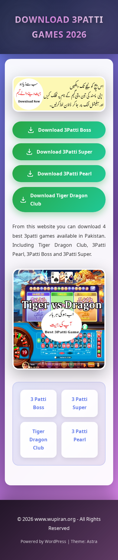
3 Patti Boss (38, 403)
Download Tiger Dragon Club (59, 199)
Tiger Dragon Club (38, 439)
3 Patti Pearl (79, 435)
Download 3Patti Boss (64, 130)
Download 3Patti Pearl (65, 173)
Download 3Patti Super (64, 151)
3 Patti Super (79, 403)
